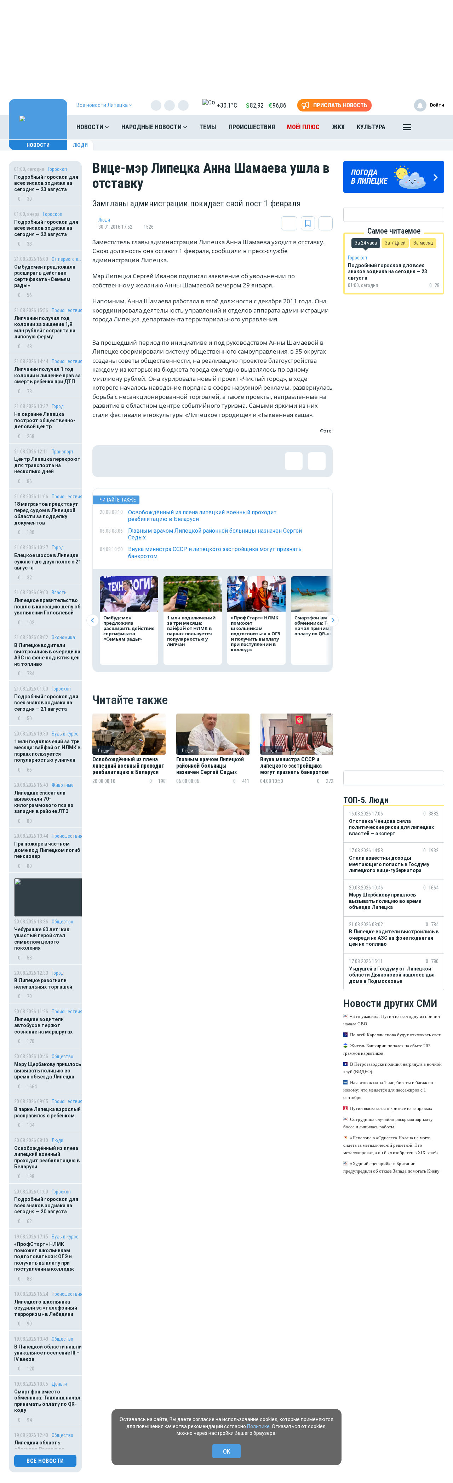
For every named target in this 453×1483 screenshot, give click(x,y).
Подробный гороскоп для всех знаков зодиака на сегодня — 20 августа (46, 1205)
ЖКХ (338, 127)
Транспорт (63, 451)
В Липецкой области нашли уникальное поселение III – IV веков (48, 1353)
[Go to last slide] (92, 620)
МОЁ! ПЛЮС (303, 127)
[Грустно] (200, 461)
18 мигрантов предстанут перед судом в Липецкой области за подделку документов (46, 513)
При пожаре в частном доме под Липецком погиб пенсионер (47, 850)
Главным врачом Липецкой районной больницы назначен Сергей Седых (210, 766)
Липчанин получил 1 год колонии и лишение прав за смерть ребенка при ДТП (47, 375)
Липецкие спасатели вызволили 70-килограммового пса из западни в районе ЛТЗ (43, 802)
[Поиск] (432, 127)
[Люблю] (154, 461)
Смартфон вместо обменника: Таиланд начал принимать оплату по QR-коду (47, 1401)
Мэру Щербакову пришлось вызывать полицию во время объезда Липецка (47, 1070)
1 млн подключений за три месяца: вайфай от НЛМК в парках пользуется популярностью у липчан (47, 751)
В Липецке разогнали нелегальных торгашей (43, 984)
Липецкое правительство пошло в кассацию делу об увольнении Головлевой (47, 606)
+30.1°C (227, 105)
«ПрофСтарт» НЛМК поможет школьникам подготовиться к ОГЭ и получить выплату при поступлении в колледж (44, 1256)
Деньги (59, 1384)
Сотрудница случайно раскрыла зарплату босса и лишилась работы (388, 1123)
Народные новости (152, 127)
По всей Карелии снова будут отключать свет (395, 1035)
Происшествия (252, 127)
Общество (62, 921)
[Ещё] (407, 128)
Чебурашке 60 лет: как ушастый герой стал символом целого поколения (41, 939)
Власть (59, 592)
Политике (258, 1426)
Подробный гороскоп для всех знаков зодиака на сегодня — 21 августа (46, 703)
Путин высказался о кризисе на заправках (391, 1108)
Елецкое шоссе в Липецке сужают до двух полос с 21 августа (47, 561)
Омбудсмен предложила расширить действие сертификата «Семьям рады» (44, 276)
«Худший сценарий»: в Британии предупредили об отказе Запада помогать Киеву (391, 1167)
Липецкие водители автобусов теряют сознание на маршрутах (43, 1026)
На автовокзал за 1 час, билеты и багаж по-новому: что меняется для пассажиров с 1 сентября (389, 1090)
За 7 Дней (395, 243)
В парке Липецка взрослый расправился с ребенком (47, 1112)
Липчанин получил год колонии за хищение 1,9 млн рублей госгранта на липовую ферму (44, 327)
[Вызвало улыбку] (131, 461)
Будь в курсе (65, 734)
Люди (80, 145)
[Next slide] (332, 620)
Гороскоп (57, 169)
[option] (129, 757)
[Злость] (223, 461)
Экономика (63, 637)
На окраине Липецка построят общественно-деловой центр (44, 420)
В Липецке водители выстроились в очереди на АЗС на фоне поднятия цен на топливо (47, 654)
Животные (63, 785)
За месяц (423, 243)
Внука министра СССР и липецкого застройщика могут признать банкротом (295, 766)
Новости (90, 127)
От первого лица (67, 259)
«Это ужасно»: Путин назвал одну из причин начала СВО (391, 1020)
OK (226, 1451)
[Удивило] (177, 461)
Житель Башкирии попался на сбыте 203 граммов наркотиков (387, 1049)
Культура (371, 127)
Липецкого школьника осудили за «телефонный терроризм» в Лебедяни (45, 1308)
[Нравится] (108, 461)
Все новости (45, 1461)
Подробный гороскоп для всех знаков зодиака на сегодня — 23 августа (46, 183)
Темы (207, 127)
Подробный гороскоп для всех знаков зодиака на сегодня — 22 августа (46, 228)
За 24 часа (366, 243)
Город (58, 406)
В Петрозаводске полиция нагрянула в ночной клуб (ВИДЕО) (392, 1068)
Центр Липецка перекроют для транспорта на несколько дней (47, 465)
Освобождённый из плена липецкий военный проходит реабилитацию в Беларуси (47, 1157)
